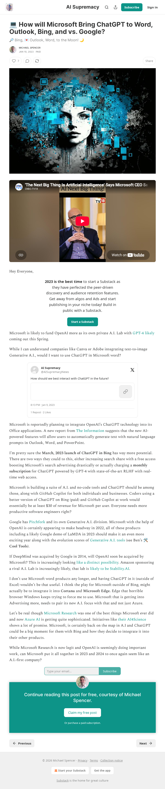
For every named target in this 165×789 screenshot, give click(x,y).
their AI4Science (132, 619)
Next (143, 743)
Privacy (82, 760)
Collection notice (111, 760)
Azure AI (32, 619)
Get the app (102, 770)
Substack (63, 780)
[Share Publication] (115, 7)
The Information (90, 431)
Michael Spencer (29, 47)
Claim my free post (82, 712)
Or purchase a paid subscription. (82, 723)
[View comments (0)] (27, 61)
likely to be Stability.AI (109, 569)
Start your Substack (72, 770)
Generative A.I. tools (107, 540)
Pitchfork (37, 522)
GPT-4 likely (143, 333)
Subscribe (131, 7)
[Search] (107, 7)
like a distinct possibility (97, 562)
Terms (94, 760)
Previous (24, 743)
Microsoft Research (60, 613)
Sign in (152, 7)
